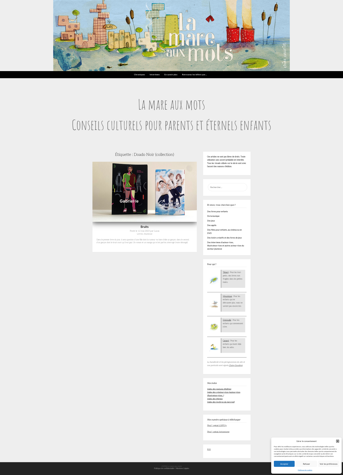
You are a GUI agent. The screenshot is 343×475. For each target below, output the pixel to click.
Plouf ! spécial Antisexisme (218, 432)
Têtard (225, 272)
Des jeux (211, 220)
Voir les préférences (329, 464)
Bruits (145, 227)
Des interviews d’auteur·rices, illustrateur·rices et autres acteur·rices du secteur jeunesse (225, 245)
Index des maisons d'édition (219, 389)
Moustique (227, 296)
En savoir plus (170, 74)
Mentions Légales (182, 468)
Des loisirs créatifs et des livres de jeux (224, 237)
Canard (226, 341)
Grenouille (227, 320)
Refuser (306, 464)
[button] (337, 441)
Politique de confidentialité (164, 468)
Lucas (156, 231)
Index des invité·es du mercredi (220, 402)
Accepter (284, 464)
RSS (209, 449)
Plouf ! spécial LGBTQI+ (217, 425)
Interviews (155, 74)
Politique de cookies (305, 470)
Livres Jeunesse (144, 234)
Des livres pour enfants (217, 211)
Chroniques (139, 74)
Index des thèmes (215, 398)
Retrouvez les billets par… (194, 74)
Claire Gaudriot (236, 365)
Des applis (211, 225)
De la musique (213, 216)
